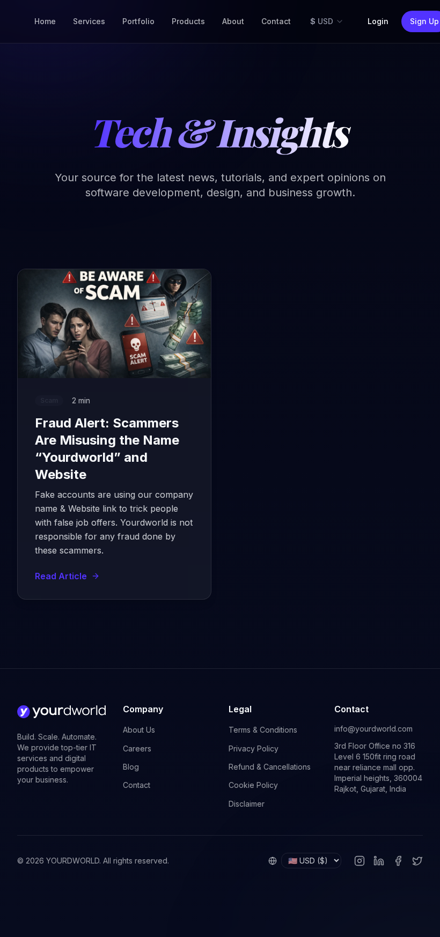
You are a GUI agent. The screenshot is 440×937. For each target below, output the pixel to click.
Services (89, 21)
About (233, 21)
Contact (276, 21)
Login (378, 21)
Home (45, 21)
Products (188, 21)
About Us (139, 729)
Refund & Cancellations (270, 766)
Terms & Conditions (263, 729)
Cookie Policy (253, 785)
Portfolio (138, 21)
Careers (137, 748)
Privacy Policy (253, 748)
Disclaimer (247, 803)
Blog (131, 766)
